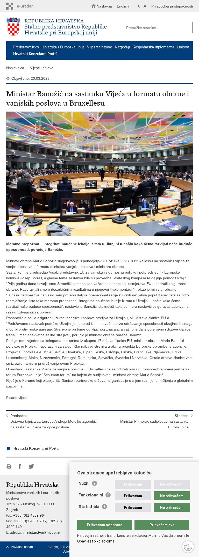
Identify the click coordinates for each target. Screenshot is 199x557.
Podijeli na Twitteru (31, 466)
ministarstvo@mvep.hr (41, 532)
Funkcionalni (91, 495)
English (123, 6)
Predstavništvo (26, 47)
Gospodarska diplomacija (153, 47)
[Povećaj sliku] (99, 174)
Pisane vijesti (16, 397)
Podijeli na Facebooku (20, 466)
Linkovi (183, 47)
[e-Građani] (28, 6)
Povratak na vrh (22, 547)
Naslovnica (15, 68)
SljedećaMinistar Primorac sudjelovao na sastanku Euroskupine (154, 421)
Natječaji (122, 47)
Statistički (89, 506)
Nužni (84, 483)
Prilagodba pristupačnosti (172, 6)
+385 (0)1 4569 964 (29, 515)
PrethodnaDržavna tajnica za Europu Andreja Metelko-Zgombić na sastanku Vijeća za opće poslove (53, 421)
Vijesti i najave (99, 47)
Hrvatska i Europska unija (62, 47)
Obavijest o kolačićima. (96, 541)
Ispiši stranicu (9, 466)
